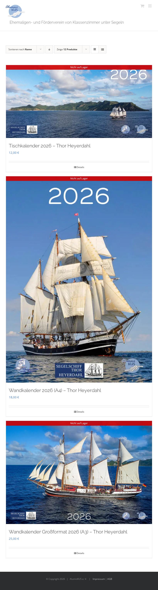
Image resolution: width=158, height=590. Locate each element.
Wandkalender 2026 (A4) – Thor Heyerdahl (55, 390)
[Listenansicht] (102, 49)
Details (80, 167)
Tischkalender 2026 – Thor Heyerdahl (49, 146)
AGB (109, 579)
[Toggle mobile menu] (150, 6)
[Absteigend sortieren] (49, 49)
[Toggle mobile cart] (142, 6)
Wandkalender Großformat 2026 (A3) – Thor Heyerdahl (68, 532)
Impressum (99, 579)
